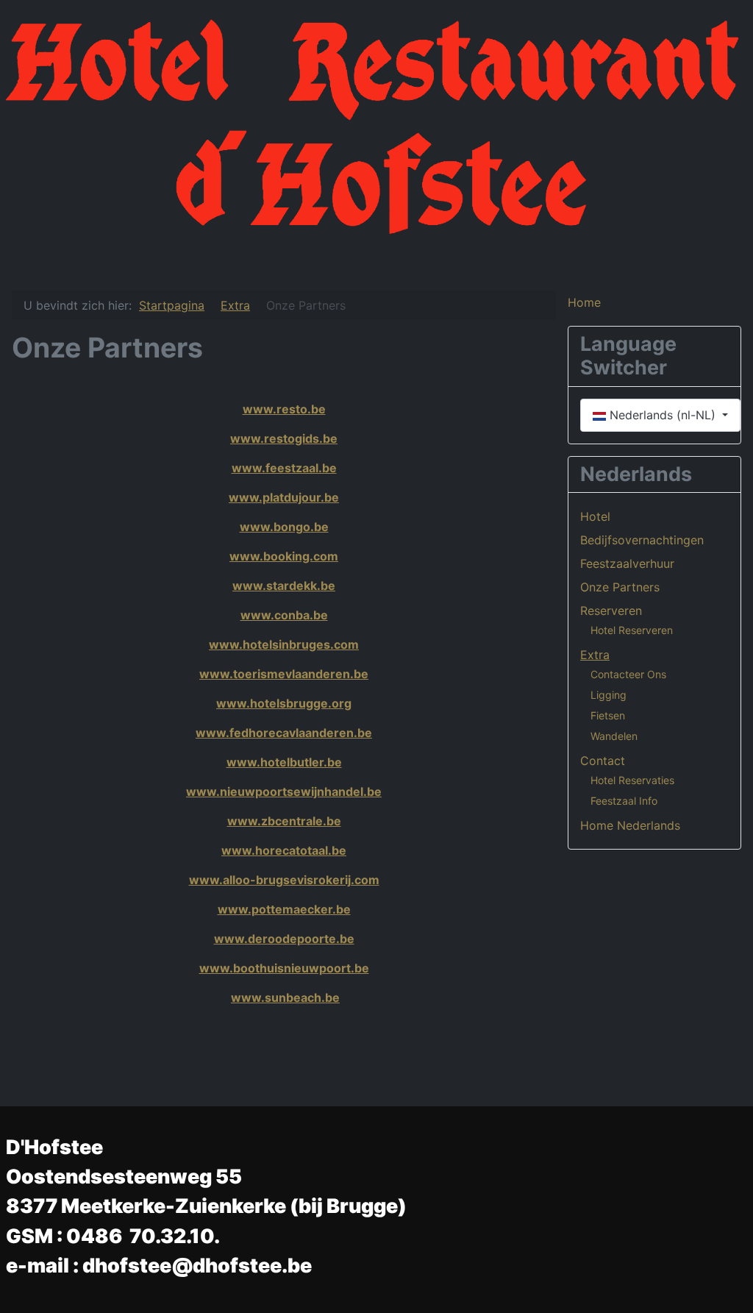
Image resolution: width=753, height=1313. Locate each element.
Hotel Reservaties (632, 780)
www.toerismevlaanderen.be (283, 673)
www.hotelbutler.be (284, 762)
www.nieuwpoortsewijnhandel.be (284, 791)
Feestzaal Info (623, 800)
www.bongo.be (284, 526)
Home (584, 302)
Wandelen (614, 736)
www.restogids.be (284, 438)
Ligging (608, 694)
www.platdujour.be (284, 497)
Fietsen (607, 715)
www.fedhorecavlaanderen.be (284, 732)
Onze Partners (620, 587)
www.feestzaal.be (284, 467)
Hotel (595, 516)
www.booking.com (283, 556)
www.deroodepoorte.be (284, 938)
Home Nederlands (630, 825)
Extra (595, 654)
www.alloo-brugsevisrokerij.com (284, 879)
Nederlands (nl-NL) (662, 415)
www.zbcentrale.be (284, 821)
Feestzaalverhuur (627, 563)
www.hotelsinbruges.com (284, 644)
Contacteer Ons (628, 674)
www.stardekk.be (283, 585)
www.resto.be (284, 409)
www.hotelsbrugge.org (283, 703)
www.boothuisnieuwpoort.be (284, 968)
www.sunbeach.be (285, 997)
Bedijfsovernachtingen (642, 540)
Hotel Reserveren (631, 630)
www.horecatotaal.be (283, 850)
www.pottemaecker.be (284, 909)
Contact (602, 760)
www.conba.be (284, 615)
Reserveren (611, 610)
